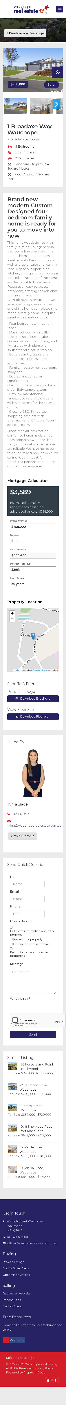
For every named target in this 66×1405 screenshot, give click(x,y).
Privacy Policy (43, 1368)
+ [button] (12, 613)
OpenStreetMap (39, 670)
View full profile (22, 836)
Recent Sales (12, 1300)
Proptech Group (34, 1372)
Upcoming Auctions (16, 1274)
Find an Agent (12, 1306)
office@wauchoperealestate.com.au (32, 1243)
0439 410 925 (21, 814)
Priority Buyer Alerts (16, 1268)
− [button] (12, 619)
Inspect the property (27, 939)
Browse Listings (13, 1262)
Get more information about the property (32, 932)
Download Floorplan (35, 716)
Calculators (16, 1340)
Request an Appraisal (17, 1293)
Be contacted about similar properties (29, 954)
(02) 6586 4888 (17, 1237)
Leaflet (17, 670)
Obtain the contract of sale (31, 944)
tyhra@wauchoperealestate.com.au (34, 825)
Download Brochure (35, 698)
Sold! (51, 84)
